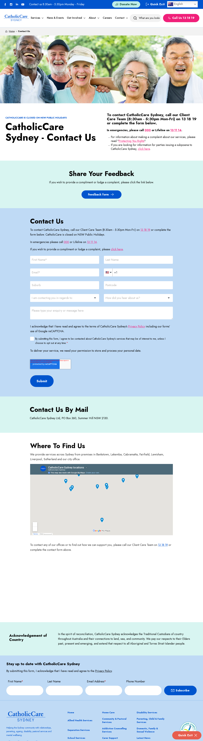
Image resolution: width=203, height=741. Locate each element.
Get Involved (74, 18)
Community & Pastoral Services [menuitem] (114, 720)
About (92, 18)
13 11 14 (175, 130)
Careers (107, 18)
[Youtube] (22, 4)
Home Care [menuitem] (108, 712)
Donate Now (128, 4)
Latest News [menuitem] (143, 738)
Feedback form (98, 194)
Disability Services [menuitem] (147, 712)
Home (12, 31)
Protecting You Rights (131, 141)
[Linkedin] (17, 4)
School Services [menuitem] (76, 738)
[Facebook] (5, 4)
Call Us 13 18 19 (183, 18)
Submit (41, 381)
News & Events (55, 18)
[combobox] (64, 298)
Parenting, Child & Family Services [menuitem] (150, 720)
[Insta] (11, 4)
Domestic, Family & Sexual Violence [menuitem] (147, 730)
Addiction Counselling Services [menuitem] (114, 730)
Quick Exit (185, 735)
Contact (119, 18)
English (178, 4)
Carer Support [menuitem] (110, 738)
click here (144, 149)
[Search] (135, 18)
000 (148, 130)
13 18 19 (145, 230)
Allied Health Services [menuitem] (80, 720)
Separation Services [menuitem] (79, 730)
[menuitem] (37, 17)
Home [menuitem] (71, 712)
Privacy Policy (136, 326)
